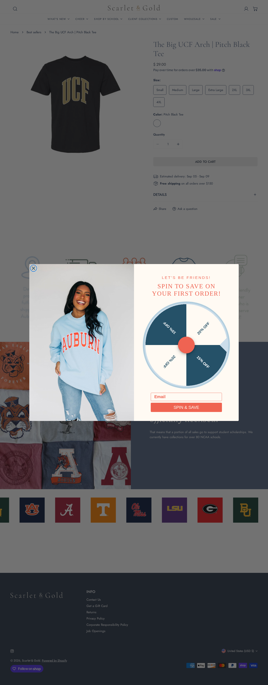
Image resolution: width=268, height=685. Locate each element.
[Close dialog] (33, 268)
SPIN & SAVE (186, 407)
